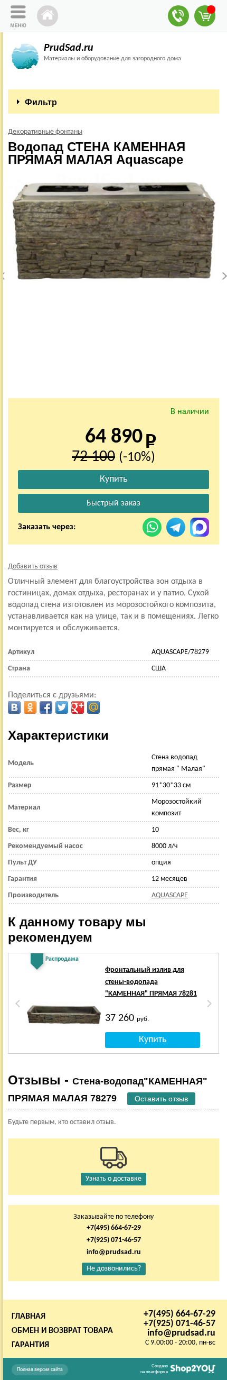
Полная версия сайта (40, 1370)
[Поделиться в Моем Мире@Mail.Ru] (93, 707)
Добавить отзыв (33, 567)
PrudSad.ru (68, 48)
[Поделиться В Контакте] (14, 707)
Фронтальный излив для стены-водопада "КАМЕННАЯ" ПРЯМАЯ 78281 (151, 982)
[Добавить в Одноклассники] (30, 707)
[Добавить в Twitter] (61, 707)
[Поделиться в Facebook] (46, 707)
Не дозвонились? (114, 1269)
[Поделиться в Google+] (77, 707)
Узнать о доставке (113, 1179)
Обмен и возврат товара (62, 1331)
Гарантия (30, 1345)
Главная (28, 1316)
